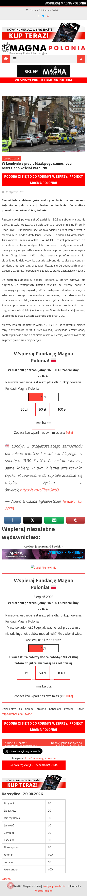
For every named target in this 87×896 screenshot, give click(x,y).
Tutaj (69, 432)
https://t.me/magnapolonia (39, 758)
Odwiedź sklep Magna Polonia (43, 71)
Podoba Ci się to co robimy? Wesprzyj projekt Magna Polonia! (43, 179)
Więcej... (7, 879)
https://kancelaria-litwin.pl (17, 714)
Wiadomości (11, 158)
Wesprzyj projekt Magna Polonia (43, 80)
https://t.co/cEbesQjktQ (39, 490)
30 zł (24, 409)
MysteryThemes (43, 891)
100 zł (61, 409)
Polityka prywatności (54, 886)
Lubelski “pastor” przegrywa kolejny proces (21, 743)
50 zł (42, 409)
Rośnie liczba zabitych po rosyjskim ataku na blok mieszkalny (66, 743)
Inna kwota (44, 422)
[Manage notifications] (10, 885)
